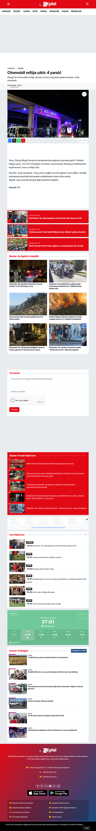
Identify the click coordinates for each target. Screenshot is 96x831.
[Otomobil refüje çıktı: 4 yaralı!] (48, 114)
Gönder (14, 410)
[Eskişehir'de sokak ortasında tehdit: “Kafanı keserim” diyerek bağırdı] (68, 335)
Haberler (11, 68)
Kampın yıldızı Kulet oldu (40, 569)
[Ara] (87, 4)
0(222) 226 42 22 (49, 772)
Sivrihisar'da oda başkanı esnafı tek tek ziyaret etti (51, 546)
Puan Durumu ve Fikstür (21, 812)
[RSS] (59, 786)
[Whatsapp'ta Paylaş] (19, 140)
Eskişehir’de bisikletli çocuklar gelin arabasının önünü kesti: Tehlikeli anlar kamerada (65, 286)
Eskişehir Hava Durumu (60, 803)
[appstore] (37, 793)
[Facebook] (37, 786)
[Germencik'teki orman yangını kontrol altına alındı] (28, 304)
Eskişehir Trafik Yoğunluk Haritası (64, 808)
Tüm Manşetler (57, 812)
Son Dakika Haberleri (20, 817)
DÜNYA (43, 11)
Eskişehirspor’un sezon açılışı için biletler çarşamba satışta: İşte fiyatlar (56, 580)
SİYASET (17, 11)
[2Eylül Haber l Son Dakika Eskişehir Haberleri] (48, 4)
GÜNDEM (6, 11)
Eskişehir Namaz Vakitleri (22, 808)
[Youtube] (50, 786)
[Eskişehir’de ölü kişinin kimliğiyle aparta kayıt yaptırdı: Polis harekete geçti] (28, 335)
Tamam (86, 828)
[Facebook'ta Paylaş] (10, 140)
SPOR (35, 11)
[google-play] (58, 793)
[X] (42, 786)
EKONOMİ (54, 11)
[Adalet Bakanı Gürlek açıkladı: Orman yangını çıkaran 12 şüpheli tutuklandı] (68, 304)
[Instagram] (46, 786)
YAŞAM (65, 11)
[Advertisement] (50, 60)
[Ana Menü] (8, 4)
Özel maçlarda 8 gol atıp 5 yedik (44, 604)
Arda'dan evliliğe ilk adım (41, 592)
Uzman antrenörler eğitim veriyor (44, 557)
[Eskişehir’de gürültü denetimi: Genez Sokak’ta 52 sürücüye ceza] (28, 271)
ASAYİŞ (26, 11)
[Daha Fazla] (23, 140)
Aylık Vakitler (15, 642)
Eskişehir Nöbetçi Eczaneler (22, 803)
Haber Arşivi (56, 817)
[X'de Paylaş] (14, 140)
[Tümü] (85, 535)
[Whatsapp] (54, 786)
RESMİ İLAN (76, 11)
